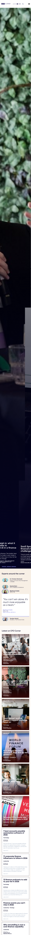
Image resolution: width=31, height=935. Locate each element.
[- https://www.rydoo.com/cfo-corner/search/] (23, 4)
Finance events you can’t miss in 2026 (14, 905)
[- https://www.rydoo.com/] (17, 4)
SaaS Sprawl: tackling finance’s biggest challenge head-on (15, 721)
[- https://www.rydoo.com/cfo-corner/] (5, 4)
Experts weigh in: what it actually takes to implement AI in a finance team (15, 684)
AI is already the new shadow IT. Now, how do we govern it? (15, 754)
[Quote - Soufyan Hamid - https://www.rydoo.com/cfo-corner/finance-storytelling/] (15, 611)
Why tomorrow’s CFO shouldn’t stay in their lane (13, 549)
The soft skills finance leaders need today (12, 781)
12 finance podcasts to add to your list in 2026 (15, 882)
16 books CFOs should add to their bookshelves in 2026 (15, 819)
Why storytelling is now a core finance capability (14, 927)
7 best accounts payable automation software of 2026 (14, 834)
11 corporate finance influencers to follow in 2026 (15, 858)
